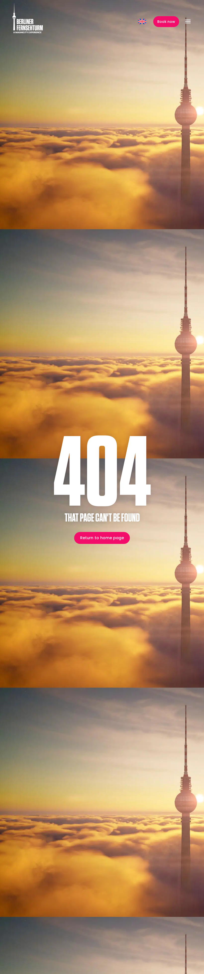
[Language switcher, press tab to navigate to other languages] (143, 21)
